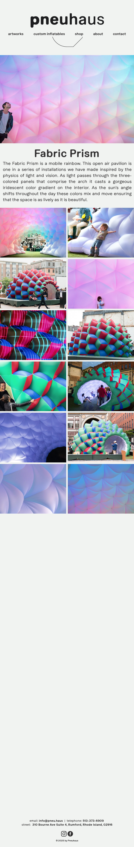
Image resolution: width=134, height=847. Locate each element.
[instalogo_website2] (64, 834)
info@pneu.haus (51, 820)
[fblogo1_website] (70, 834)
